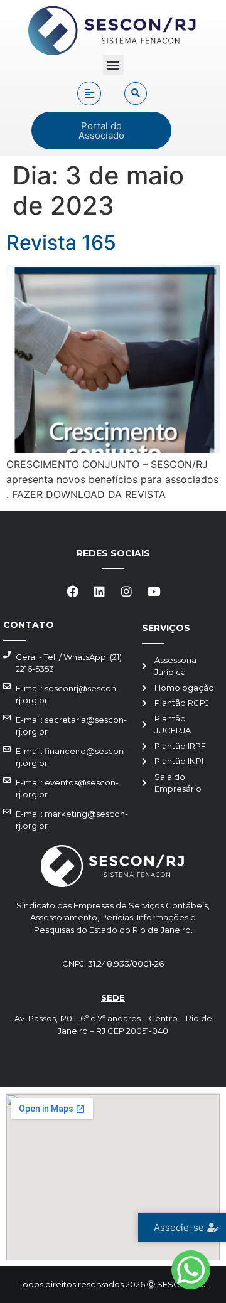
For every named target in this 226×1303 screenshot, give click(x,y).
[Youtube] (154, 592)
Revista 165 (61, 242)
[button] (113, 65)
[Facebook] (73, 592)
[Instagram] (127, 592)
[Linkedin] (100, 592)
